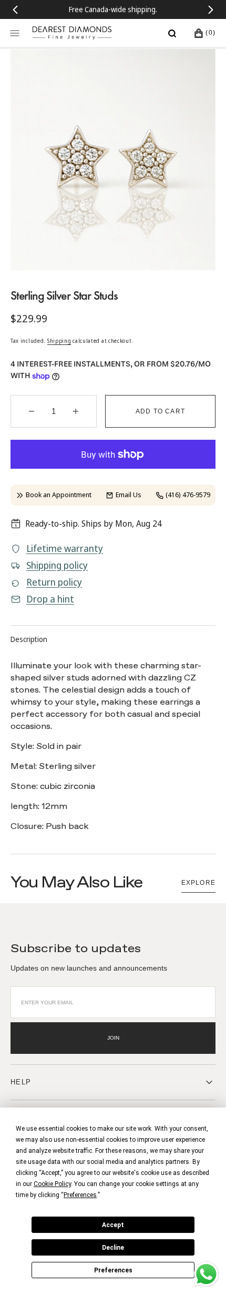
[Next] (210, 9)
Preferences (113, 1270)
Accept (113, 1225)
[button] (172, 33)
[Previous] (15, 9)
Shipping (59, 340)
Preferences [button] (80, 1195)
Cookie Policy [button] (52, 1184)
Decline (113, 1247)
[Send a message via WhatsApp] (206, 1274)
